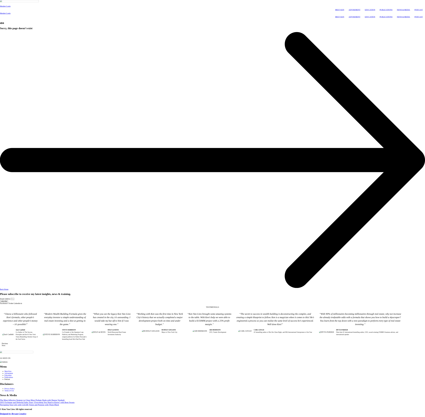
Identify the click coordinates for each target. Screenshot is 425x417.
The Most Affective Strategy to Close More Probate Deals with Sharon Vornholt (32, 400)
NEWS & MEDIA (403, 10)
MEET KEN (339, 10)
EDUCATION (370, 10)
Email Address (5, 299)
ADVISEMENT (354, 10)
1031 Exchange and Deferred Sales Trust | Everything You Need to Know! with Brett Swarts (37, 402)
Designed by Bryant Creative (13, 414)
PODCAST (418, 10)
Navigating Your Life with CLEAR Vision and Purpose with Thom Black (29, 405)
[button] (202, 344)
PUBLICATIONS (386, 10)
